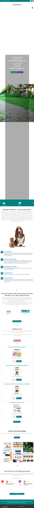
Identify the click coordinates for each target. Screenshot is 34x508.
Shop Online (14, 72)
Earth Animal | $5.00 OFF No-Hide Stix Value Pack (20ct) (17, 384)
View (14, 361)
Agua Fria (31, 474)
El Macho (15, 475)
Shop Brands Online (17, 321)
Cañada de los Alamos (4, 474)
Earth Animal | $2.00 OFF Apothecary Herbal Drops (17, 365)
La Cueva (31, 473)
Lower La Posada (18, 474)
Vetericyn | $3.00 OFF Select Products (17, 347)
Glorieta (27, 473)
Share (18, 361)
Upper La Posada (25, 474)
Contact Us (20, 72)
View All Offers (16, 421)
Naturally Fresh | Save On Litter (17, 402)
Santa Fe (19, 475)
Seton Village (12, 474)
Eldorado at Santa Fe (21, 473)
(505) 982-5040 (17, 66)
